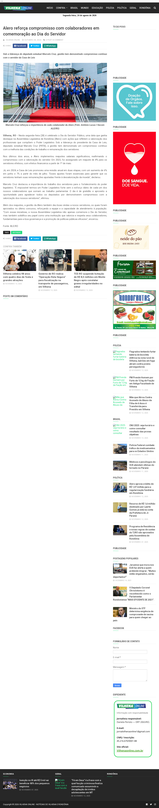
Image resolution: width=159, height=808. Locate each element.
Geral (133, 8)
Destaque (17, 232)
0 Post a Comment (54, 40)
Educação (97, 8)
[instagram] (154, 804)
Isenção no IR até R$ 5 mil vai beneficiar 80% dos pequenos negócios (34, 783)
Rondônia (144, 8)
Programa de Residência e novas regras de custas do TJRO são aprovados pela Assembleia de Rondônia (142, 532)
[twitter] (151, 804)
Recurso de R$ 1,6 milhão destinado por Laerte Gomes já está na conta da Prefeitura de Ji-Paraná (142, 509)
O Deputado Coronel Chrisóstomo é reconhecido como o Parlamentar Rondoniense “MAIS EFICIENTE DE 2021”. (133, 593)
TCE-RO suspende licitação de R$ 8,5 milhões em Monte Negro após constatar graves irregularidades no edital (89, 280)
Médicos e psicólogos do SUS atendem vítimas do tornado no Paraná (142, 465)
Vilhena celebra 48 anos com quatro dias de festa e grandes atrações (18, 277)
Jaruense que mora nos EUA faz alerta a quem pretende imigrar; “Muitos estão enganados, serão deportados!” (134, 571)
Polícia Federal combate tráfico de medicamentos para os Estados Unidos (142, 448)
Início (50, 8)
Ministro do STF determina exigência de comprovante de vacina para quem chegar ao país (133, 614)
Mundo (85, 8)
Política (122, 8)
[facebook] (146, 804)
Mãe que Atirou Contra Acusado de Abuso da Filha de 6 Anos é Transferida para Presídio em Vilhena (140, 403)
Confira (60, 8)
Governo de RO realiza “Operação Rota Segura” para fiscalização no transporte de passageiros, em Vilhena (53, 280)
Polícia (110, 8)
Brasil (74, 8)
